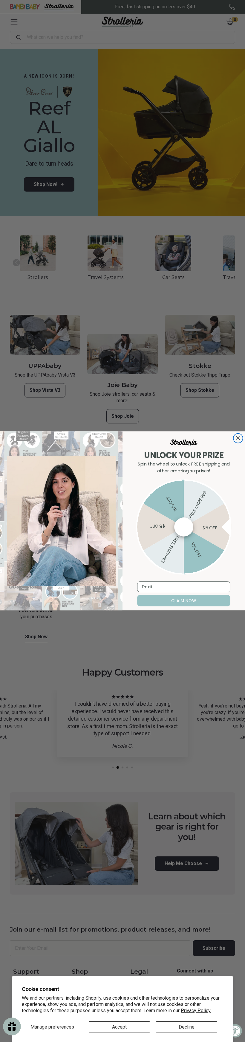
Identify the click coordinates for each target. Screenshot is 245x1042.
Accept (119, 1027)
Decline (187, 1027)
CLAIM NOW (184, 601)
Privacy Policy (196, 1010)
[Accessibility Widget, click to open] (235, 1031)
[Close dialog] (238, 438)
